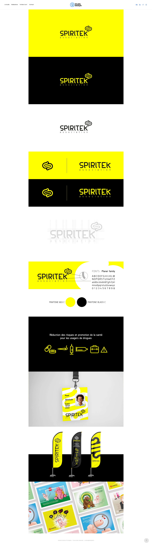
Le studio (7, 5)
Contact (31, 5)
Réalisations (14, 5)
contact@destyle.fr (89, 540)
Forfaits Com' (23, 5)
